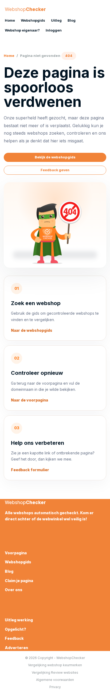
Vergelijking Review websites (55, 672)
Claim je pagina (19, 580)
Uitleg (56, 20)
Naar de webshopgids (31, 330)
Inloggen (54, 30)
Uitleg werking (19, 620)
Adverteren (16, 647)
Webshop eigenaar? (22, 30)
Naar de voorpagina (29, 400)
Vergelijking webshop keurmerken (55, 665)
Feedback (14, 638)
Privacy (55, 687)
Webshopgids (33, 20)
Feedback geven (55, 170)
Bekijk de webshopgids (55, 157)
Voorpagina (16, 553)
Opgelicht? (15, 629)
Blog (72, 20)
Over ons (13, 589)
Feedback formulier (30, 469)
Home (10, 20)
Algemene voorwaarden (55, 680)
